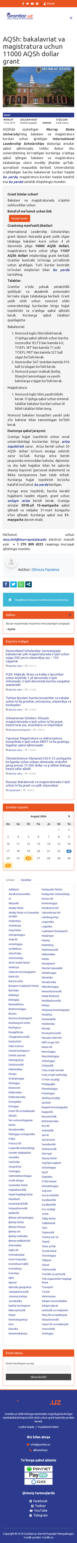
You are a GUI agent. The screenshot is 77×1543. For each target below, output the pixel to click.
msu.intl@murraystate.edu (24, 539)
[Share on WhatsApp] (21, 584)
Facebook (40, 1501)
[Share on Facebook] (6, 584)
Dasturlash (14, 790)
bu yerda (10, 177)
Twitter (40, 1506)
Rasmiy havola (19, 218)
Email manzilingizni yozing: (20, 1363)
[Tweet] (13, 584)
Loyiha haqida (26, 1426)
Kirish (51, 3)
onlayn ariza (18, 500)
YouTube (40, 1510)
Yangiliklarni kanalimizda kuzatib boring (41, 600)
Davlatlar (26, 879)
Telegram (40, 1515)
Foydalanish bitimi (48, 1426)
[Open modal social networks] (28, 584)
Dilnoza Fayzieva (45, 569)
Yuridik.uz (47, 1537)
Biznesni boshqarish (19, 729)
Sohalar (10, 879)
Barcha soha (15, 666)
